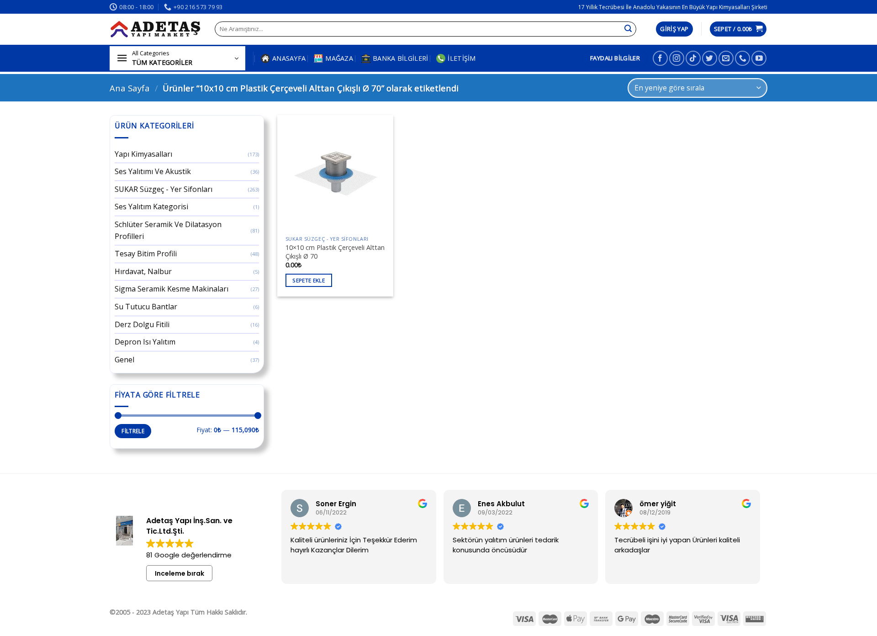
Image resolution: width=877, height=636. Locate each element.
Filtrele (133, 431)
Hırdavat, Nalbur (143, 271)
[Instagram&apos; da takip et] (676, 58)
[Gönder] (628, 29)
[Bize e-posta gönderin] (726, 58)
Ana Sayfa (130, 88)
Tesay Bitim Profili (146, 254)
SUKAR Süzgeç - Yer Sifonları (163, 189)
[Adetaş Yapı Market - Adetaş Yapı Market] (155, 29)
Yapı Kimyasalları (143, 154)
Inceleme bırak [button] (179, 573)
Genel (124, 360)
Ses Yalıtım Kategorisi (151, 206)
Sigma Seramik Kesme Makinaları (171, 289)
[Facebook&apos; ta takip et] (660, 58)
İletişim (461, 58)
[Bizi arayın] (742, 58)
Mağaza (339, 58)
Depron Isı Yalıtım (145, 342)
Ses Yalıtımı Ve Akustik (153, 171)
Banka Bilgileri (400, 58)
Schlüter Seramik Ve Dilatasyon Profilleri (168, 230)
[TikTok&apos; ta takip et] (693, 58)
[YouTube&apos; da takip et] (758, 58)
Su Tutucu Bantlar (146, 307)
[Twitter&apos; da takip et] (709, 58)
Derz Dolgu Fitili (142, 324)
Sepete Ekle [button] (308, 280)
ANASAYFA (289, 58)
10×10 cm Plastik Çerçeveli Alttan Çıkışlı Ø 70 (335, 252)
